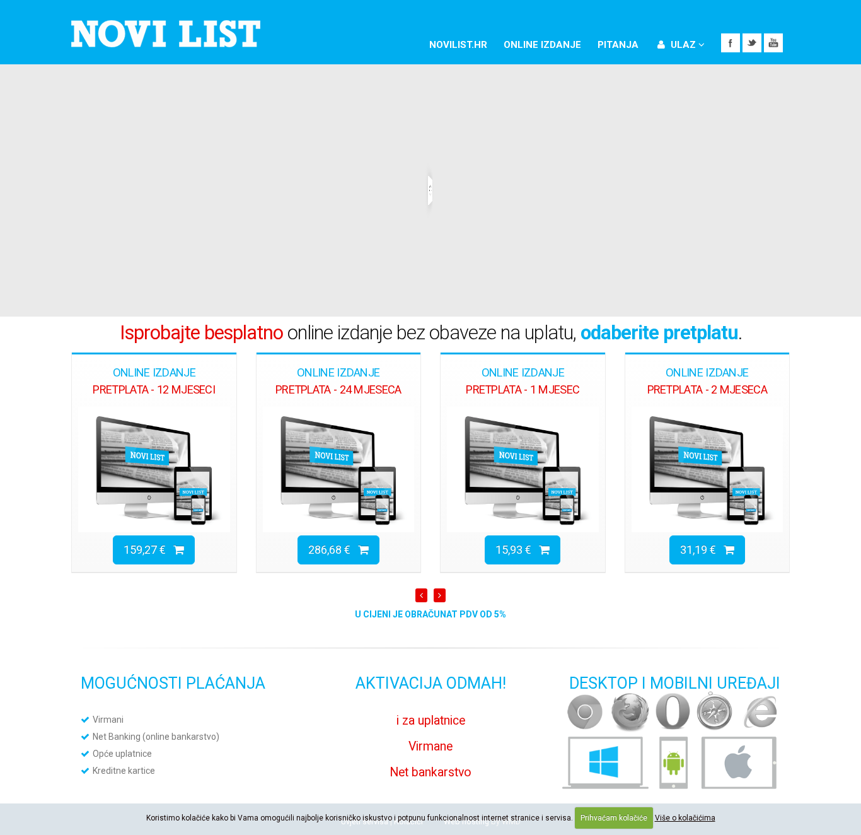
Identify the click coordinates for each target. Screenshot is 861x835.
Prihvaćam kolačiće (614, 818)
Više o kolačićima (685, 818)
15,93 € (517, 549)
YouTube (773, 42)
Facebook (730, 42)
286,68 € (333, 549)
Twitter (752, 42)
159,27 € (148, 549)
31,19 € (702, 549)
